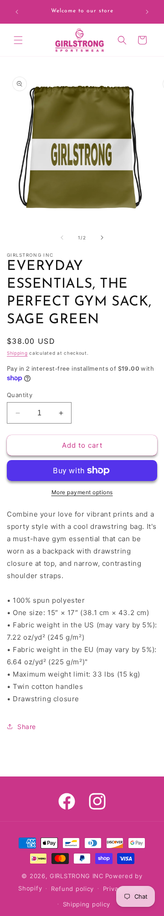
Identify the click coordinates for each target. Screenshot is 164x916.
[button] (18, 40)
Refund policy (72, 888)
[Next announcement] (147, 12)
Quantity (19, 394)
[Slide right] (102, 238)
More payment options (82, 492)
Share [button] (26, 726)
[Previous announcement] (17, 12)
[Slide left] (62, 238)
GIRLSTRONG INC (76, 876)
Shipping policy (87, 904)
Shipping (17, 353)
